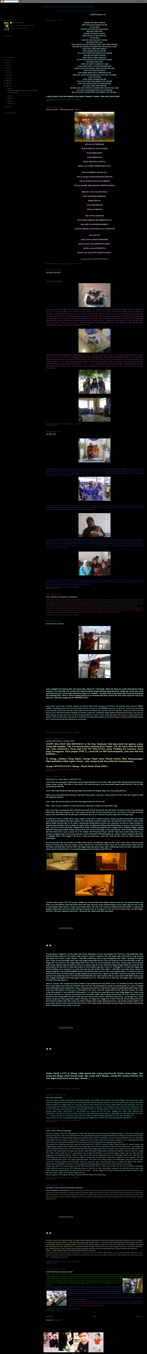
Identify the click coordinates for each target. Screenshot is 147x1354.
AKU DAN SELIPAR (54, 1098)
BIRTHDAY (54, 770)
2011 (7, 75)
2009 (7, 81)
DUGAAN (53, 1178)
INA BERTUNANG (53, 273)
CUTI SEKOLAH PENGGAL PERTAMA (61, 597)
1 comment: (76, 586)
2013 (7, 70)
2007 (7, 86)
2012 (7, 73)
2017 (7, 60)
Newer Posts (49, 1316)
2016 (7, 62)
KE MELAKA (51, 434)
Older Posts (139, 1316)
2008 (7, 83)
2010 (7, 78)
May (9, 98)
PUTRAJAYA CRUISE (55, 624)
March (10, 101)
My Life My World (18, 22)
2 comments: (76, 1120)
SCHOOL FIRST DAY (57, 1310)
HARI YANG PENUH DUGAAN (58, 1131)
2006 (7, 107)
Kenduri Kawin (56, 588)
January (10, 103)
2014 (7, 68)
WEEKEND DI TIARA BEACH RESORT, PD (63, 779)
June (9, 96)
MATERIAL (54, 1121)
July (9, 88)
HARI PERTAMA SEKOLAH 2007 (59, 1272)
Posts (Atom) (58, 1320)
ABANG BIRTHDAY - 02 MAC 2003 (60, 741)
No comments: (77, 99)
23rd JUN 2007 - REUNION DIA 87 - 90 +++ (63, 110)
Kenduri (54, 425)
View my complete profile (19, 28)
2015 (7, 65)
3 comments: (76, 1261)
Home (94, 1316)
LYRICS (53, 100)
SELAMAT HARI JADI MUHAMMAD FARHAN (64, 1188)
